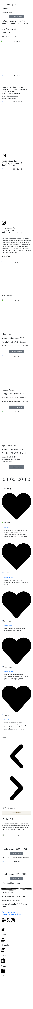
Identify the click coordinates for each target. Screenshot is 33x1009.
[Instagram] (4, 155)
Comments (16, 812)
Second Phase (8, 577)
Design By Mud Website (11, 914)
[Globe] (4, 920)
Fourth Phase (8, 672)
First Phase (7, 527)
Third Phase (8, 626)
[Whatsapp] (8, 920)
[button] (16, 756)
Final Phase (7, 720)
